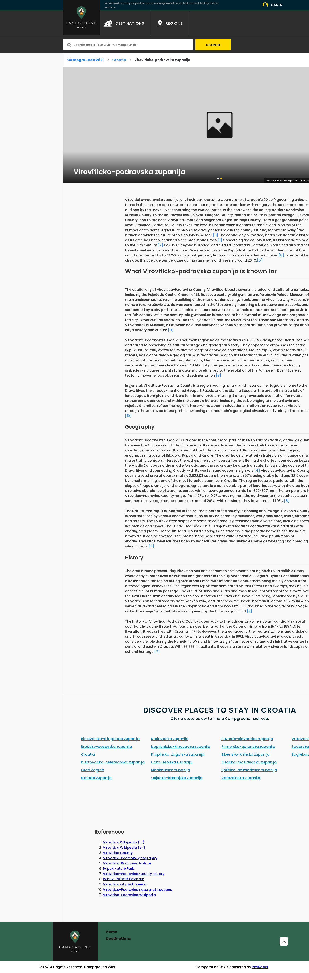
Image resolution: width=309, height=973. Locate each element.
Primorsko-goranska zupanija (248, 746)
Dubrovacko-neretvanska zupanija (113, 762)
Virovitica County (118, 852)
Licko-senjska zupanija (171, 762)
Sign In (277, 5)
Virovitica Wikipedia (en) (124, 847)
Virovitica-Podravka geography (130, 858)
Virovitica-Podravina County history (133, 873)
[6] (151, 546)
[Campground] (75, 941)
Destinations (118, 938)
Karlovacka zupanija (169, 738)
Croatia (119, 59)
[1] (220, 240)
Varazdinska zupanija (240, 777)
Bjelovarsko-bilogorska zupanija (110, 738)
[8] (281, 255)
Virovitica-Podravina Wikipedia (129, 894)
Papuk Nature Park (118, 868)
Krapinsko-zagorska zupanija (177, 754)
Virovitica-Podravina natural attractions (137, 889)
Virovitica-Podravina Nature (127, 863)
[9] (170, 330)
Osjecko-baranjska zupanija (176, 777)
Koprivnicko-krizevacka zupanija (180, 746)
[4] (257, 470)
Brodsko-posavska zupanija (106, 746)
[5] (260, 260)
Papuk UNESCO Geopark (123, 879)
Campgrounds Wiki (85, 59)
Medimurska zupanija (170, 770)
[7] (160, 245)
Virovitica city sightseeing (125, 884)
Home (111, 931)
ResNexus (260, 967)
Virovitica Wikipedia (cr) (123, 842)
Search (213, 45)
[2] (249, 611)
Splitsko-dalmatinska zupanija (249, 770)
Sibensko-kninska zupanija (245, 754)
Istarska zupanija (96, 777)
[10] (128, 415)
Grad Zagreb (92, 770)
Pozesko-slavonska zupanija (247, 738)
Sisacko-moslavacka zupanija (249, 762)
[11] (215, 235)
